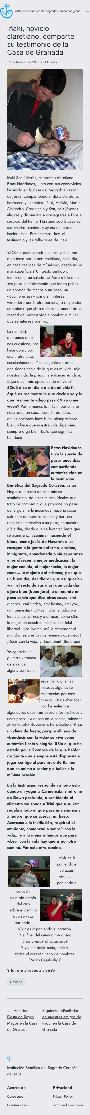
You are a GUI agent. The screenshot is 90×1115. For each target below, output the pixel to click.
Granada (16, 981)
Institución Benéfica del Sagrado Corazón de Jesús (47, 11)
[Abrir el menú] (87, 10)
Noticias (51, 62)
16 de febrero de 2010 (23, 62)
